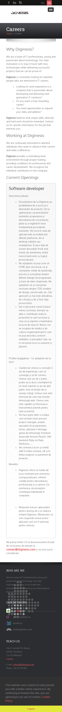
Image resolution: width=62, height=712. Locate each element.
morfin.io (17, 623)
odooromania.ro (21, 616)
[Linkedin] (14, 2)
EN (49, 3)
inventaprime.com (22, 629)
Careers (9, 659)
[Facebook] (8, 2)
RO (42, 3)
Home (9, 33)
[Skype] (20, 2)
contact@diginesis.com (20, 549)
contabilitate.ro (21, 610)
